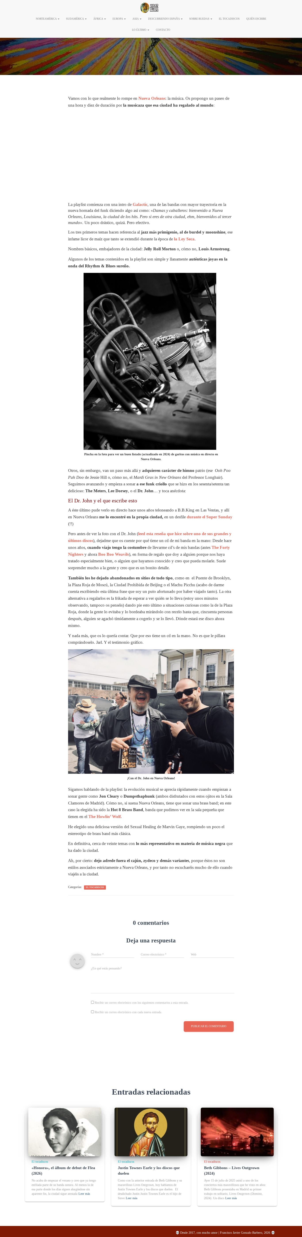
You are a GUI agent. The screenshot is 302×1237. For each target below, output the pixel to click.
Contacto (163, 29)
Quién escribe (256, 18)
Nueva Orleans (151, 98)
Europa (118, 18)
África (98, 18)
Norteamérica (46, 18)
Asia (135, 18)
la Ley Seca (184, 239)
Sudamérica (75, 18)
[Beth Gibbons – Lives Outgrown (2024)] (237, 1131)
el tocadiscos (229, 18)
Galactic (140, 204)
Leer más (84, 1193)
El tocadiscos (95, 887)
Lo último (139, 29)
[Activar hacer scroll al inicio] (293, 1228)
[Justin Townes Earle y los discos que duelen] (151, 1131)
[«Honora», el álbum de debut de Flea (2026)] (64, 1131)
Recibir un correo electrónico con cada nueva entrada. (128, 1012)
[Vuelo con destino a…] (149, 7)
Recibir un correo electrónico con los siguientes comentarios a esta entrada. (142, 1002)
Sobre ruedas (199, 18)
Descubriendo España (164, 18)
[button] (58, 18)
